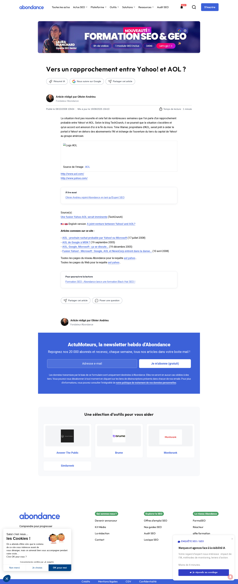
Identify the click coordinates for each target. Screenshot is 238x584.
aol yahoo (129, 258)
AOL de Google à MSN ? (76, 242)
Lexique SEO (151, 539)
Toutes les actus (61, 7)
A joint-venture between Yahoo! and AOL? (111, 223)
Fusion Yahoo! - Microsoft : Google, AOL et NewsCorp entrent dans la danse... (107, 251)
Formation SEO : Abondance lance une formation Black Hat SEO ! (100, 281)
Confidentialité (148, 581)
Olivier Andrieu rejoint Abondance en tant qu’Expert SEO (95, 197)
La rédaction (102, 533)
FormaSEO (199, 520)
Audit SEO (163, 7)
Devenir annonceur (106, 520)
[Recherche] (194, 7)
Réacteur (198, 527)
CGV (128, 581)
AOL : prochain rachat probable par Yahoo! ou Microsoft (94, 237)
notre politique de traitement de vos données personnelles (146, 382)
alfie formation (201, 533)
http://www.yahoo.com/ (74, 178)
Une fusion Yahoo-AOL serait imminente (84, 216)
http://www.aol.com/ (72, 173)
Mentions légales (108, 581)
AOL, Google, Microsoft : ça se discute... (85, 246)
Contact (99, 539)
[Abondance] (31, 7)
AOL (87, 166)
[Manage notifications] (230, 576)
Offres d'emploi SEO (155, 520)
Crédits (86, 581)
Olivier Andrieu (87, 96)
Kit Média (100, 527)
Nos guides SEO (153, 527)
